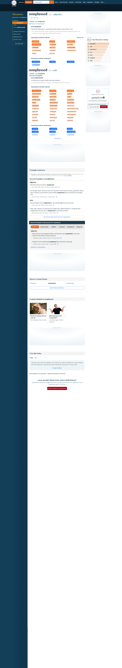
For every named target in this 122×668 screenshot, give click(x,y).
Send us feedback (67, 175)
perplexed (35, 227)
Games (56, 2)
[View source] (59, 187)
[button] (102, 2)
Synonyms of (19, 17)
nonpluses (33, 283)
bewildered (70, 227)
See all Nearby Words (56, 288)
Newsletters (90, 2)
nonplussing (70, 283)
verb (54, 70)
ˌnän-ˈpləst (33, 18)
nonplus (39, 75)
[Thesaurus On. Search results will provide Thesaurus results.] (25, 2)
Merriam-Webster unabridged (57, 388)
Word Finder (78, 2)
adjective (57, 14)
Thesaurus (17, 14)
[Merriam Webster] (98, 91)
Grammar (71, 2)
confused (62, 227)
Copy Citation (57, 368)
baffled (53, 227)
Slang (84, 2)
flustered (79, 227)
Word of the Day (64, 2)
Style (31, 358)
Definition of (36, 24)
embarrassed (44, 227)
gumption (97, 97)
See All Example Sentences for (57, 217)
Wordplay (97, 2)
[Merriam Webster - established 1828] (14, 1)
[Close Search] (47, 2)
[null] (104, 97)
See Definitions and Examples (97, 100)
